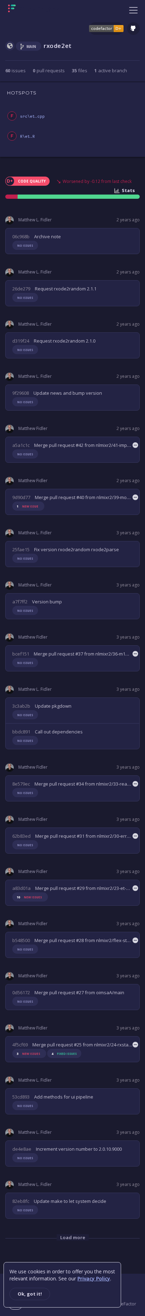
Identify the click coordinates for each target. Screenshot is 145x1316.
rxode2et (58, 46)
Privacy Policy (93, 1278)
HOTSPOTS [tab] (22, 93)
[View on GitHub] (133, 28)
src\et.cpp (32, 116)
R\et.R (27, 136)
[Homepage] (34, 10)
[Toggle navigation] (133, 10)
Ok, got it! (30, 1294)
